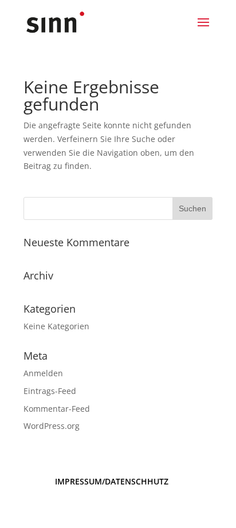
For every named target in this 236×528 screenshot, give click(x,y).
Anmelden (43, 373)
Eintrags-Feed (49, 390)
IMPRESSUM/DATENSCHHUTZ (111, 481)
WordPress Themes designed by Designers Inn (118, 512)
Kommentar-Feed (56, 408)
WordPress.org (51, 425)
